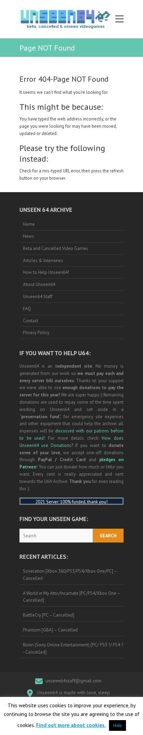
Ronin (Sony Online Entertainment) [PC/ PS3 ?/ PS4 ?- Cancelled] (73, 648)
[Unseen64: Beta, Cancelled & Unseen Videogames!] (65, 19)
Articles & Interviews (43, 260)
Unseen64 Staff (37, 296)
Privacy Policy (36, 332)
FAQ (27, 309)
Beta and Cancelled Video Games (55, 248)
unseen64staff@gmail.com (73, 681)
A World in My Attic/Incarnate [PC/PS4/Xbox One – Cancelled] (71, 596)
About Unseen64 (39, 284)
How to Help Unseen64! (46, 272)
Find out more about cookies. (71, 725)
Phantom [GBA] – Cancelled (50, 630)
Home (29, 224)
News (28, 236)
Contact (30, 321)
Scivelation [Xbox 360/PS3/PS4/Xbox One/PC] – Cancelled (70, 574)
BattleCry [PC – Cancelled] (48, 615)
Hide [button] (117, 725)
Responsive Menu (119, 19)
